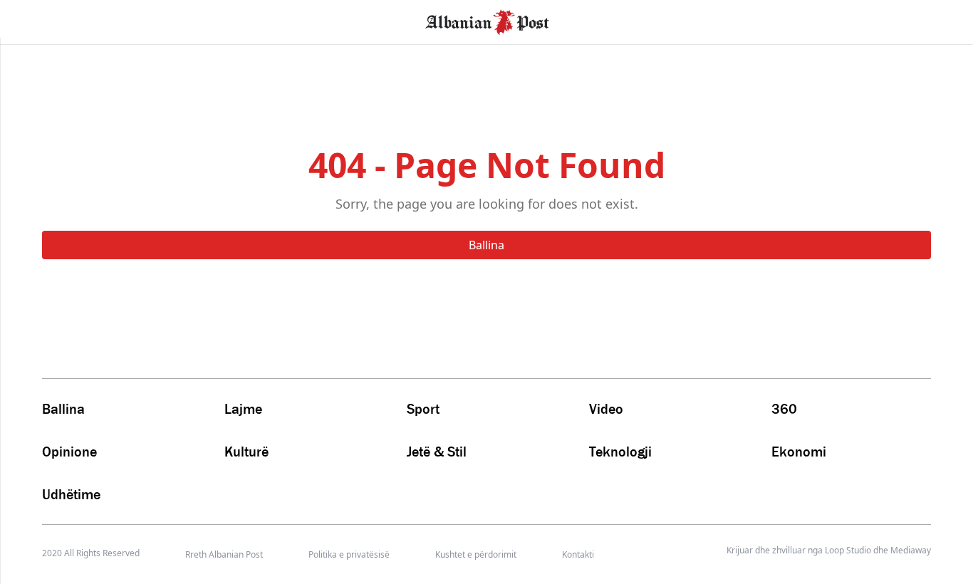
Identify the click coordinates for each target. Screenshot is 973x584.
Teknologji (620, 451)
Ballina (486, 245)
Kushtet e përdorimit (475, 554)
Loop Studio (848, 550)
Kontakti (578, 554)
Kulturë (246, 451)
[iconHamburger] (37, 20)
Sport (423, 409)
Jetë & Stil (437, 451)
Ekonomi (798, 451)
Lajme (243, 409)
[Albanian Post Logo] (487, 21)
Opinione (69, 451)
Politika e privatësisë (349, 554)
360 (784, 409)
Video (606, 409)
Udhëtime (71, 494)
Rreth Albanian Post (224, 554)
